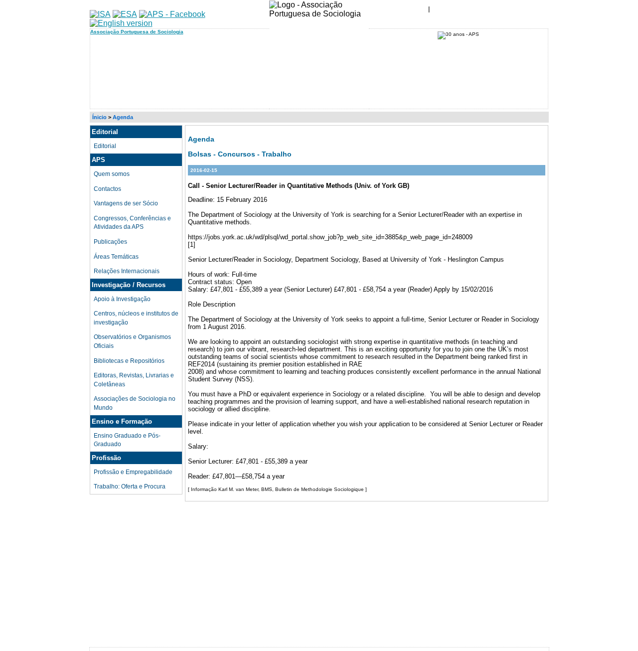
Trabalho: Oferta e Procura (129, 486)
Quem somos (112, 173)
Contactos (107, 188)
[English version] (121, 23)
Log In (454, 7)
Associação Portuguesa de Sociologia (136, 31)
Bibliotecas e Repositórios (129, 360)
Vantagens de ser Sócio (126, 203)
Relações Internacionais (127, 271)
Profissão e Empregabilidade (133, 472)
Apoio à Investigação (122, 299)
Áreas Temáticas (116, 256)
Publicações (110, 241)
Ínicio (99, 117)
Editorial (105, 146)
